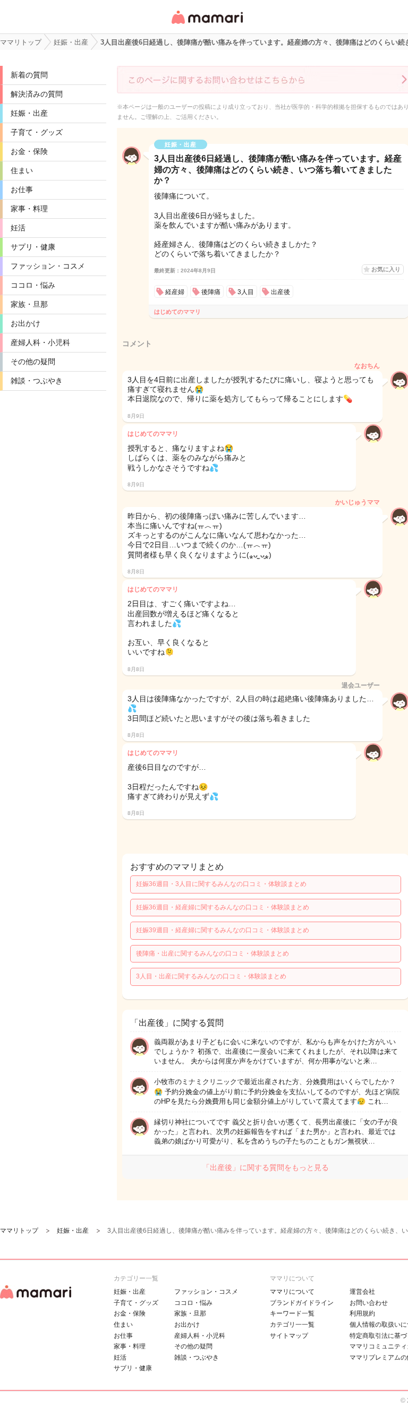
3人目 (245, 292)
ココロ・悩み (33, 285)
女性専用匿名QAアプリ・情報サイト (207, 24)
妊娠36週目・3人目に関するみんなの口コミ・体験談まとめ (221, 884)
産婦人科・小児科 (40, 342)
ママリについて (292, 1291)
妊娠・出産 (29, 113)
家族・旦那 (29, 304)
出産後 (280, 292)
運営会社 (362, 1291)
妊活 (18, 228)
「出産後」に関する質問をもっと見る (265, 1167)
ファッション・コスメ (48, 266)
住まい (22, 170)
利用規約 (362, 1313)
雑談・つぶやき (37, 380)
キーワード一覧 (292, 1313)
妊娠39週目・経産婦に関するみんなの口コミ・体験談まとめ (222, 930)
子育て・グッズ (37, 132)
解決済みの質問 (37, 94)
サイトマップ (289, 1335)
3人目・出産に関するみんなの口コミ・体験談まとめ (211, 976)
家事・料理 (29, 208)
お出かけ (25, 323)
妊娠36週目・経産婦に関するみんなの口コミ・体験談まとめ (222, 907)
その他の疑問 (33, 361)
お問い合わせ (369, 1303)
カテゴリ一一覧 (292, 1324)
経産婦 (174, 292)
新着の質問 (29, 75)
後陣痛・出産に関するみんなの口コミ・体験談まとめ (212, 953)
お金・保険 (29, 151)
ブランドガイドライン (302, 1303)
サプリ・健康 (33, 247)
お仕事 (22, 189)
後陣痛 (210, 292)
